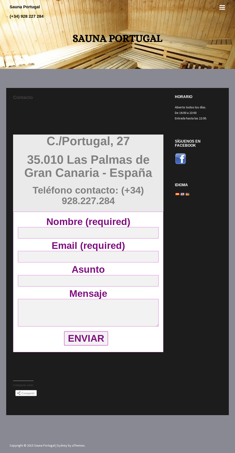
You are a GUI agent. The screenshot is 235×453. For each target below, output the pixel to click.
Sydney (62, 445)
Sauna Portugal (25, 7)
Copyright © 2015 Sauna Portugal (33, 445)
